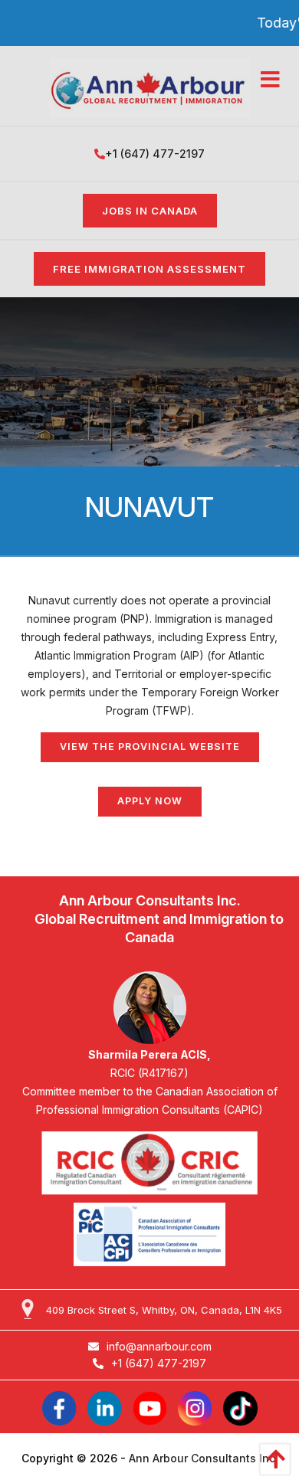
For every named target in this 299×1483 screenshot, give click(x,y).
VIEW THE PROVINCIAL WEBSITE (150, 746)
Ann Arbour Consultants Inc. (203, 1458)
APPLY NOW (149, 801)
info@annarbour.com (159, 1346)
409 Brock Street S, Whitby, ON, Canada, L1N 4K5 (164, 1310)
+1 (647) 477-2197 (155, 153)
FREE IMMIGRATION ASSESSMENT (149, 269)
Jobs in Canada (150, 211)
